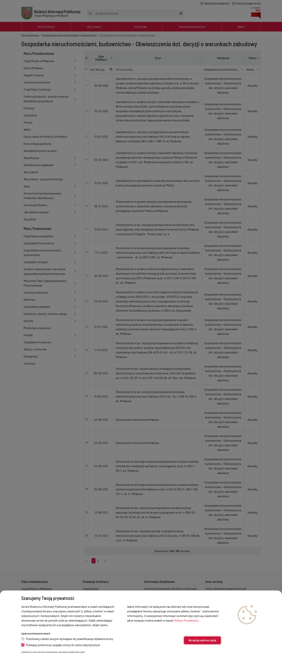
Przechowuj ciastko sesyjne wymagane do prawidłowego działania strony (69, 639)
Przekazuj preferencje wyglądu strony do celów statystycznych (63, 645)
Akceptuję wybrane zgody (202, 640)
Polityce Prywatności (186, 620)
